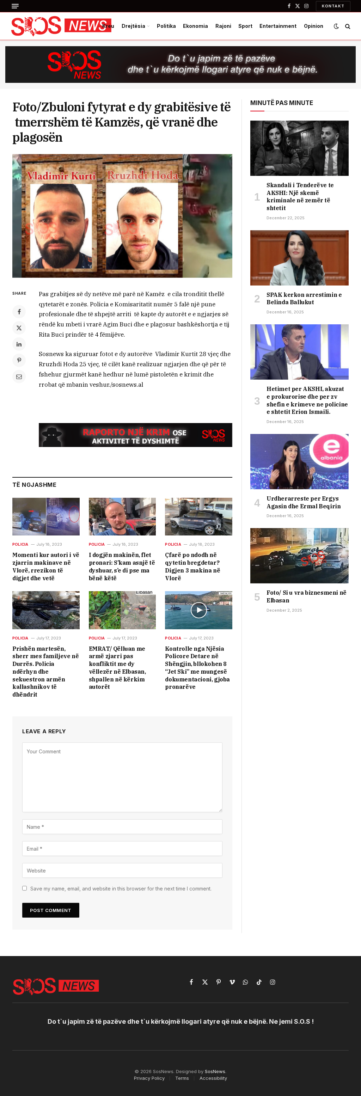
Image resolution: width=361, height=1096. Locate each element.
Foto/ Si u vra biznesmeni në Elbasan (307, 596)
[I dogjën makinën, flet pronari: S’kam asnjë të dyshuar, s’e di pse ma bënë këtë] (122, 516)
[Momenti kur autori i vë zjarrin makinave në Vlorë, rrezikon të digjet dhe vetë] (46, 516)
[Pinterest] (19, 360)
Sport (245, 26)
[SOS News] (62, 26)
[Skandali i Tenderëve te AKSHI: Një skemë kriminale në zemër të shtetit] (299, 148)
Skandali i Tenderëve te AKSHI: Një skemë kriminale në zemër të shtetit (300, 197)
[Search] (347, 26)
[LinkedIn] (19, 344)
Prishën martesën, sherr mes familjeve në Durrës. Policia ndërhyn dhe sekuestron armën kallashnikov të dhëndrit (45, 671)
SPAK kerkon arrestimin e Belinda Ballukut (304, 298)
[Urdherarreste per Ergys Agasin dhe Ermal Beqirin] (299, 461)
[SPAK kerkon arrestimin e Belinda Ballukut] (299, 258)
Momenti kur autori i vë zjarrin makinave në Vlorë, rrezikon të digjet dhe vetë (45, 566)
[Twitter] (19, 328)
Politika (166, 26)
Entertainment (277, 26)
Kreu (108, 26)
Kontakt (333, 6)
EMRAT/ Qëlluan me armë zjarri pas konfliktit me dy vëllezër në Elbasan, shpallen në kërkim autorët (117, 668)
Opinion (313, 26)
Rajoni (223, 26)
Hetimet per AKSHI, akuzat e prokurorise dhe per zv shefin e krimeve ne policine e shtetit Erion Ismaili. (307, 400)
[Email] (19, 376)
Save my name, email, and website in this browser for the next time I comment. (121, 889)
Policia (20, 544)
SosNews (215, 1071)
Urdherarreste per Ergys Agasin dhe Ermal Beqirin (304, 502)
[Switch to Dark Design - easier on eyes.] (336, 26)
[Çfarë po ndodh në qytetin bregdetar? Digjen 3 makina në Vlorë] (198, 516)
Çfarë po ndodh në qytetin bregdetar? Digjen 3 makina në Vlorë (192, 566)
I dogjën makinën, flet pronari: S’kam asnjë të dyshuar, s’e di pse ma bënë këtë (122, 566)
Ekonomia (195, 26)
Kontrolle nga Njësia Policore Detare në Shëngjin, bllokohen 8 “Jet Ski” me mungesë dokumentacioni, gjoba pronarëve (197, 668)
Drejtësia (133, 26)
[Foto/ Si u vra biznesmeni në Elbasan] (299, 555)
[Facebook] (19, 311)
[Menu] (15, 6)
